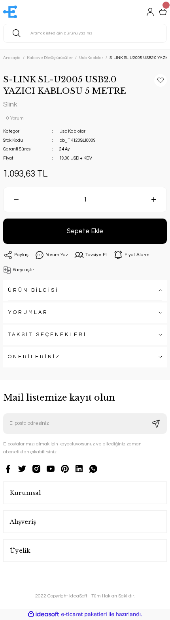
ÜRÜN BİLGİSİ (33, 290)
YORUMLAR (28, 312)
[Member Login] (150, 11)
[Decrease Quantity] (16, 199)
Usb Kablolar (72, 131)
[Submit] (156, 423)
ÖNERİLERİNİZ (34, 356)
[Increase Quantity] (153, 199)
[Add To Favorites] (160, 80)
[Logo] (10, 12)
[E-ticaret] (84, 614)
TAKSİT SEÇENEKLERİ (47, 334)
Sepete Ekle (85, 231)
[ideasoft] (43, 614)
